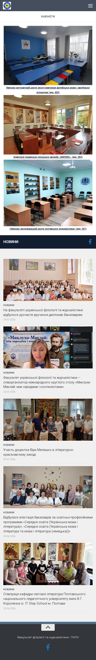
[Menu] (90, 5)
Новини (8, 305)
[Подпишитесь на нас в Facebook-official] (90, 241)
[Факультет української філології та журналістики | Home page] (8, 5)
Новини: (11, 242)
